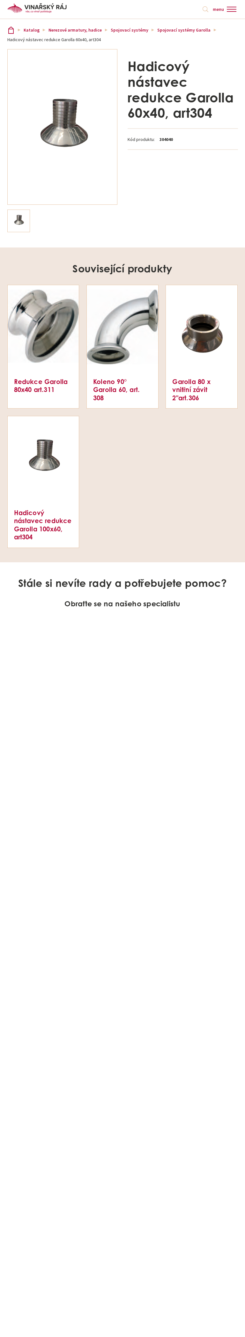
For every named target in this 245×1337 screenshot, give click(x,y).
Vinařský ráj (11, 30)
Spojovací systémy (129, 30)
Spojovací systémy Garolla (184, 30)
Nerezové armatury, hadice (75, 30)
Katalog (32, 30)
